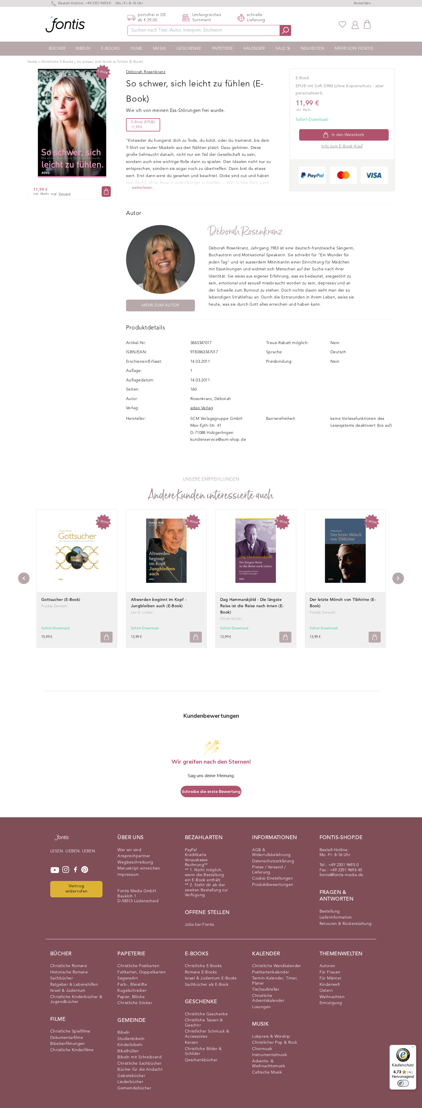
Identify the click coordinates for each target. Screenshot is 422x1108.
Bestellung (330, 911)
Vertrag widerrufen (76, 889)
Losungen (261, 1007)
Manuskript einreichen (138, 868)
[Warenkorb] (367, 24)
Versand (64, 193)
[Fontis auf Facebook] (75, 870)
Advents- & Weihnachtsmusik (268, 1063)
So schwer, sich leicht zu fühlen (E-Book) (110, 62)
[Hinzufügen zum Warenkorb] (106, 637)
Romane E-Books (201, 972)
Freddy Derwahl (54, 606)
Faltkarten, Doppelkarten (141, 972)
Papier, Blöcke (131, 997)
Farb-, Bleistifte (132, 985)
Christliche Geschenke (206, 1014)
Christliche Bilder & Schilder (203, 1051)
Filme (136, 48)
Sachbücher (61, 978)
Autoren (327, 966)
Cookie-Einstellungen (272, 878)
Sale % (283, 48)
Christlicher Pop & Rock (274, 1043)
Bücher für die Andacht (139, 1070)
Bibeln (83, 48)
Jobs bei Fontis (199, 925)
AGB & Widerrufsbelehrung (271, 852)
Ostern (326, 991)
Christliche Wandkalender (276, 966)
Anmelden (362, 3)
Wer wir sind (129, 850)
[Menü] (412, 1048)
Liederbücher (130, 1082)
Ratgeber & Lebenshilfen (74, 985)
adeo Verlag (201, 408)
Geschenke (189, 48)
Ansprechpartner (133, 856)
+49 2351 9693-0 (98, 3)
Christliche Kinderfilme (72, 1050)
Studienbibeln (130, 1039)
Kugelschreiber (132, 991)
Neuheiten (312, 48)
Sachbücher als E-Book (207, 985)
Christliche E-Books (57, 62)
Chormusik (262, 1049)
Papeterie (222, 48)
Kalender (254, 48)
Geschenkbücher (201, 1060)
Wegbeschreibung (135, 862)
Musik (159, 48)
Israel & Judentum (68, 991)
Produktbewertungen (272, 885)
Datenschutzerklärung (273, 861)
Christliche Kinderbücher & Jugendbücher (76, 999)
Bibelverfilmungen (67, 1044)
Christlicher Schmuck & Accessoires (207, 1034)
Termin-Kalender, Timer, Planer (275, 980)
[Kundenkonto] (355, 24)
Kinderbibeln (129, 1045)
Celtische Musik (267, 1072)
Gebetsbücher (131, 1076)
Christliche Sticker (134, 1003)
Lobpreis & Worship (271, 1037)
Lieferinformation (336, 917)
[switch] (403, 1083)
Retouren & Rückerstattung (346, 924)
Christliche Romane (68, 966)
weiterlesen (142, 188)
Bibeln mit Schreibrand (139, 1057)
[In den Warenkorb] (106, 191)
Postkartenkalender (270, 972)
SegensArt (127, 978)
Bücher (57, 48)
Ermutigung (331, 1003)
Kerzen (191, 1043)
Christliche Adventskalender (268, 998)
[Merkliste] (342, 24)
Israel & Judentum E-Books (211, 978)
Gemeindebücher (134, 1088)
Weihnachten (332, 997)
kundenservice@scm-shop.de (218, 440)
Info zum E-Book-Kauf (342, 146)
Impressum (128, 875)
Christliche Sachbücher (139, 1064)
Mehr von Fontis (354, 48)
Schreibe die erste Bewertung (211, 791)
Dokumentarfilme (66, 1038)
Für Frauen (330, 972)
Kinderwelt (330, 985)
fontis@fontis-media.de (341, 875)
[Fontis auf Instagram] (66, 870)
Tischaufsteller (265, 989)
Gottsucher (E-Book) (60, 600)
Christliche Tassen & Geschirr (204, 1022)
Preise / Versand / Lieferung (269, 869)
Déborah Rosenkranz (245, 231)
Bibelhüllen (128, 1051)
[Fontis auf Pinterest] (84, 870)
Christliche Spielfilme (70, 1031)
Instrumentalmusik (269, 1055)
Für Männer (331, 978)
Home (32, 62)
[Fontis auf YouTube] (54, 870)
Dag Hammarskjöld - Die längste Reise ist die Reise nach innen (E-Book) (252, 606)
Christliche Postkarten (138, 966)
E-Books (110, 48)
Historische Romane (69, 972)
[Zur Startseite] (61, 840)
